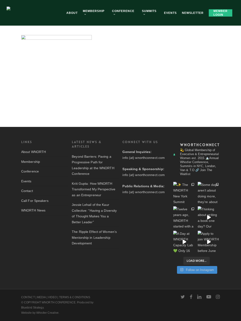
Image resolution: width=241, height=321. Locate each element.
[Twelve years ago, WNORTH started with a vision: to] (184, 217)
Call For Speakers (34, 201)
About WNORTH (33, 152)
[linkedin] (199, 297)
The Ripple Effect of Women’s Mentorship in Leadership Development (94, 237)
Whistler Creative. (47, 312)
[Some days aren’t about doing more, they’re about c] (209, 193)
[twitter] (183, 297)
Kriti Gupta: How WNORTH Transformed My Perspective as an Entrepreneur (93, 189)
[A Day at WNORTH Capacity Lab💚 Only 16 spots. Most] (184, 242)
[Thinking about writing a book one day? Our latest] (209, 217)
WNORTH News (33, 210)
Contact (27, 191)
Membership (30, 162)
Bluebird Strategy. (32, 307)
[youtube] (208, 297)
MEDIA (41, 297)
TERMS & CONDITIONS (74, 297)
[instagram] (218, 297)
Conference (30, 171)
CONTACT (28, 297)
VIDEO (52, 297)
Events (26, 181)
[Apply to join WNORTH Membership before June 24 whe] (209, 242)
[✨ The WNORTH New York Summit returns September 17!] (184, 193)
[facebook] (191, 297)
